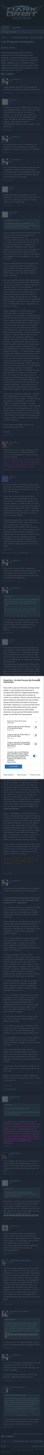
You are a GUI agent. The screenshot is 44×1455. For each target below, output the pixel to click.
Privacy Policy (35, 775)
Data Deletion (9, 775)
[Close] (39, 680)
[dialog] (22, 727)
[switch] (35, 727)
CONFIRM (13, 766)
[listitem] (22, 721)
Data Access (22, 775)
